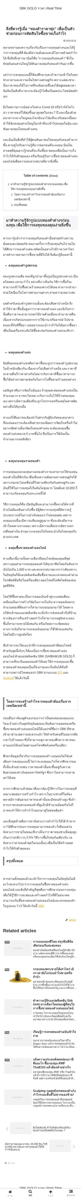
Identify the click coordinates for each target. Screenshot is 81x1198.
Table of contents (36, 175)
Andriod (8, 678)
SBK (41, 906)
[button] (73, 741)
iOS (59, 672)
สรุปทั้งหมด (20, 204)
